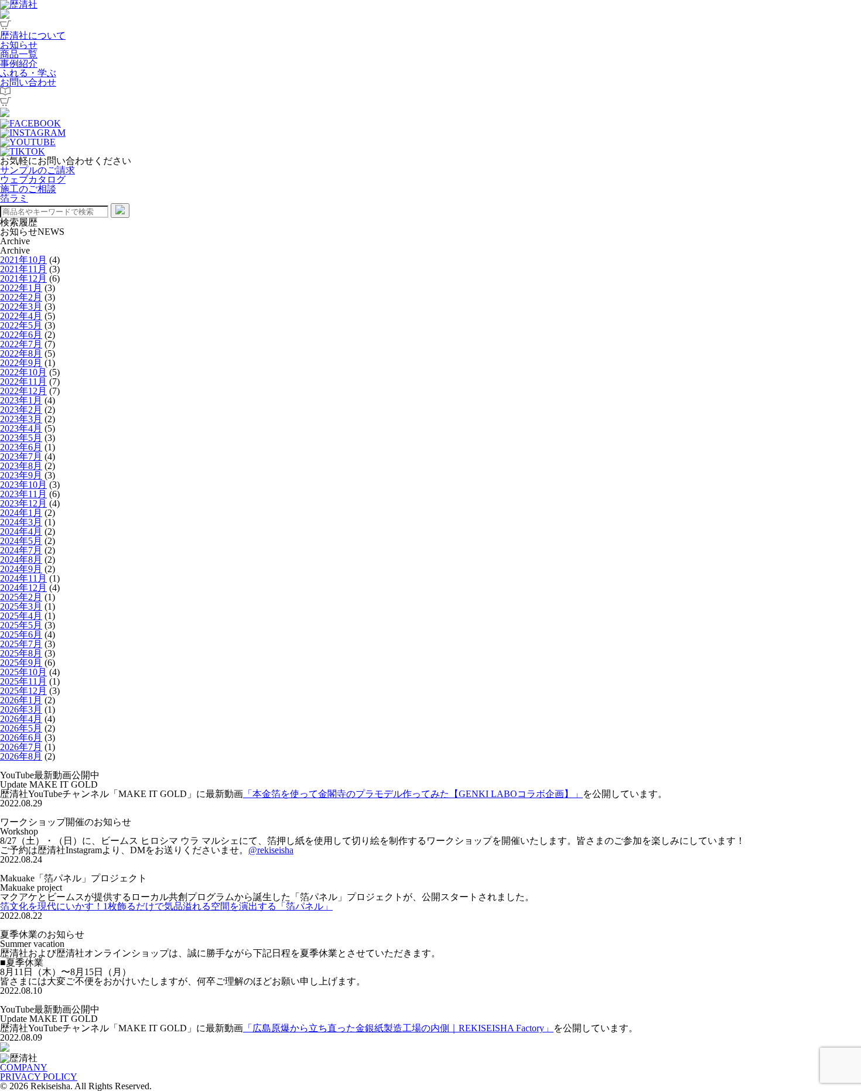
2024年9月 (21, 569)
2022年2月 (21, 297)
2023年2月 (21, 410)
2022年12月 (23, 391)
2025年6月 (21, 634)
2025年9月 (21, 663)
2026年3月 (21, 709)
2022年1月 (21, 288)
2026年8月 (21, 756)
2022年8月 (21, 353)
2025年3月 (21, 606)
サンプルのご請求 (37, 170)
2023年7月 (21, 456)
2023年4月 (21, 428)
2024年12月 (23, 588)
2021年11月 (23, 269)
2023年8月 (21, 466)
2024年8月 (21, 560)
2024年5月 (21, 541)
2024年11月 (23, 578)
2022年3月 (21, 307)
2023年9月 (21, 475)
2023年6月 (21, 447)
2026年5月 (21, 728)
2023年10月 (23, 485)
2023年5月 (21, 438)
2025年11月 (23, 681)
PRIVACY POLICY (38, 1077)
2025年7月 (21, 644)
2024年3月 (21, 522)
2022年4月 (21, 316)
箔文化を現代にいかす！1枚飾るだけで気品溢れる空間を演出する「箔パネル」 (166, 906)
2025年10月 (23, 672)
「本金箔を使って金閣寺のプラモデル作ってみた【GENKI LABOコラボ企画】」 (413, 794)
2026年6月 (21, 738)
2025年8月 (21, 653)
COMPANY (23, 1067)
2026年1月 (21, 700)
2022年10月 (23, 372)
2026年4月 (21, 719)
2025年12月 (23, 691)
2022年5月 (21, 325)
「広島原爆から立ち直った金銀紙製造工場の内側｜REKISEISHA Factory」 (398, 1028)
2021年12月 (23, 278)
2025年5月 (21, 625)
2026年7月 (21, 747)
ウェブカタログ (33, 179)
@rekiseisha (270, 850)
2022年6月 (21, 335)
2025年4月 (21, 616)
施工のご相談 (28, 189)
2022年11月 (23, 382)
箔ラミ (14, 198)
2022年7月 (21, 344)
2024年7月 (21, 550)
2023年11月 (23, 494)
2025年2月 (21, 597)
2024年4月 (21, 531)
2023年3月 (21, 419)
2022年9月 (21, 363)
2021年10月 (23, 260)
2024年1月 (21, 513)
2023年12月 (23, 503)
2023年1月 (21, 400)
